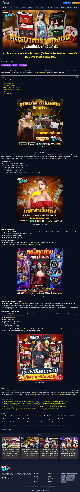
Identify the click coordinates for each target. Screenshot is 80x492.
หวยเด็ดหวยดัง (59, 422)
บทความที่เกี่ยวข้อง (7, 93)
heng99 (13, 318)
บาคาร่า (30, 7)
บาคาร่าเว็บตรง (42, 73)
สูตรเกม (76, 7)
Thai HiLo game (51, 416)
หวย (10, 7)
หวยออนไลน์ (51, 422)
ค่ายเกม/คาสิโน (69, 8)
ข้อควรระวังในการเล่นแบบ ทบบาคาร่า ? (12, 87)
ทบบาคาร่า (56, 71)
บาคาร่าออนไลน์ (24, 232)
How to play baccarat (39, 416)
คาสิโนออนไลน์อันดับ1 (15, 419)
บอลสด (56, 7)
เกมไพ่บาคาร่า (33, 244)
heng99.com (11, 416)
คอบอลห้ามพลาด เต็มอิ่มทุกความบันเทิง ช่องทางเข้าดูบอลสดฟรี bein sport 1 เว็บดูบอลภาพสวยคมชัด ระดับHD (31, 409)
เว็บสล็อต (32, 314)
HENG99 (4, 7)
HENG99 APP (4, 61)
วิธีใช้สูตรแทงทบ (6, 82)
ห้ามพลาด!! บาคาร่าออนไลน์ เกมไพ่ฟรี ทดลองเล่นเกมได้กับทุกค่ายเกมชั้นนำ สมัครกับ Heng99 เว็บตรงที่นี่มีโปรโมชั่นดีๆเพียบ (34, 403)
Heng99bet (37, 173)
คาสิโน (17, 7)
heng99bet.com (28, 416)
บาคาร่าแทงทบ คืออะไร (8, 80)
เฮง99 (63, 478)
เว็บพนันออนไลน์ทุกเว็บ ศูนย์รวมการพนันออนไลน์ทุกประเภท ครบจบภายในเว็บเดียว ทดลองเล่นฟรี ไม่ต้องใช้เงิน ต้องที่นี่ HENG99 (35, 407)
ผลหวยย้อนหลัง (34, 422)
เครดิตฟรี (34, 394)
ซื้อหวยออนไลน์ (37, 419)
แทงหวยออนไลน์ (49, 425)
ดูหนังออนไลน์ (60, 419)
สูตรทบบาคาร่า (24, 303)
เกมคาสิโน (23, 329)
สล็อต (23, 7)
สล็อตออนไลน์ (43, 422)
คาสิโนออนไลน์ (5, 419)
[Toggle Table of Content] (76, 77)
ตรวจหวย (67, 419)
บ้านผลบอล (62, 7)
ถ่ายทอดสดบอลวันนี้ (59, 394)
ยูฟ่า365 (7, 391)
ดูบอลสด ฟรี (51, 419)
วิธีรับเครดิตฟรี (23, 65)
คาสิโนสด (72, 416)
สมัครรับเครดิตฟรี (6, 65)
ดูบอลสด (15, 65)
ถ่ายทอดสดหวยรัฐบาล (72, 473)
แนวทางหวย (58, 425)
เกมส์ (37, 7)
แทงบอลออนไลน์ (40, 425)
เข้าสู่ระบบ (67, 2)
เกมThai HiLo (68, 422)
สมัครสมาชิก (75, 2)
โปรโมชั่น (43, 7)
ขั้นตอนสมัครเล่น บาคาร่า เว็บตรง (11, 89)
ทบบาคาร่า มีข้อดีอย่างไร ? (9, 84)
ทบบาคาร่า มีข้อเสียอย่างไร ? (9, 85)
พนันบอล (50, 7)
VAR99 (60, 158)
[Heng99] (32, 3)
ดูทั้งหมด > (40, 463)
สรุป (4, 91)
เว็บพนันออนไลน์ (30, 425)
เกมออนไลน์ (15, 425)
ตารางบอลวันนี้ (69, 480)
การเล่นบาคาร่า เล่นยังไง (62, 416)
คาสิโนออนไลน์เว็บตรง (26, 419)
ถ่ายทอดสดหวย (16, 422)
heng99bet (19, 416)
